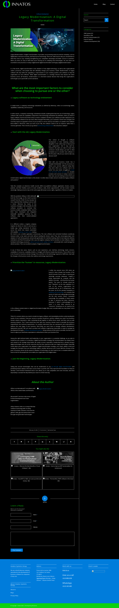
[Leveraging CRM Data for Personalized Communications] (26, 458)
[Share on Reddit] (63, 441)
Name (35, 514)
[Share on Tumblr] (49, 441)
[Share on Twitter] (21, 441)
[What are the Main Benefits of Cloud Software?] (26, 470)
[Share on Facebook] (14, 441)
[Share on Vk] (56, 441)
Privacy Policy (14, 595)
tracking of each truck (25, 232)
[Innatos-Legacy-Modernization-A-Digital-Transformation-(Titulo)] (42, 40)
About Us (13, 589)
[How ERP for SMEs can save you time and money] (26, 483)
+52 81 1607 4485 (67, 586)
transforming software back (45, 125)
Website (35, 527)
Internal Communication (90, 37)
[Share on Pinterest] (35, 441)
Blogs (12, 592)
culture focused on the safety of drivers (41, 242)
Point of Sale (87, 39)
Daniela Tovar (52, 430)
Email (35, 521)
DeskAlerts (87, 35)
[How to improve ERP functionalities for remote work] (58, 470)
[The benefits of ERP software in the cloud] (58, 483)
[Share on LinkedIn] (42, 441)
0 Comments (43, 430)
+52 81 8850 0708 (67, 578)
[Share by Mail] (70, 441)
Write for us (65, 570)
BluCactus (34, 605)
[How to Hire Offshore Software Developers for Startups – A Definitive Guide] (58, 458)
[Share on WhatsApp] (28, 441)
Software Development (42, 14)
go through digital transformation (61, 366)
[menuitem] (95, 4)
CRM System (87, 33)
